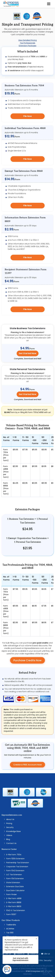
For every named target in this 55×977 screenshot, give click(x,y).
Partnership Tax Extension (17, 862)
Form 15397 (11, 914)
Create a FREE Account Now (27, 764)
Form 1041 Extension (15, 878)
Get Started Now (27, 353)
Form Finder (11, 894)
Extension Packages (27, 45)
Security (10, 827)
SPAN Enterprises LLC (35, 971)
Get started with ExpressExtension (20, 959)
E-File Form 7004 (13, 854)
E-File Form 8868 (13, 902)
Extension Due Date (15, 886)
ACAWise (10, 928)
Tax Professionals (27, 43)
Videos (9, 835)
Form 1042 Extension (15, 870)
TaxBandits (11, 924)
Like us (47, 953)
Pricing (9, 823)
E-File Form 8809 (13, 906)
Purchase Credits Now (27, 660)
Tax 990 (9, 932)
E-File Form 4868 (13, 898)
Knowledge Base (13, 831)
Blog (8, 839)
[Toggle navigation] (49, 3)
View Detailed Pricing (27, 40)
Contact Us (11, 843)
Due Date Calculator (15, 890)
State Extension (13, 882)
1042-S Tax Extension (15, 910)
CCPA (40, 960)
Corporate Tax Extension (17, 866)
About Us (10, 819)
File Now (27, 116)
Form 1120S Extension (15, 858)
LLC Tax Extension (14, 874)
